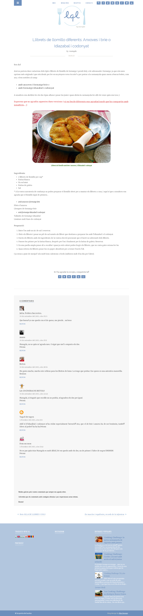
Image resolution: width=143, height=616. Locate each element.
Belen (22, 364)
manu (22, 337)
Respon (22, 324)
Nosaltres (65, 3)
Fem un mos (25, 443)
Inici (54, 3)
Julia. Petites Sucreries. (31, 313)
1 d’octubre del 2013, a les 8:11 (31, 420)
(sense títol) (100, 587)
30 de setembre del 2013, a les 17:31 (33, 340)
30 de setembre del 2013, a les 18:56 (33, 367)
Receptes (77, 3)
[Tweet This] (64, 277)
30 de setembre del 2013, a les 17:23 (33, 316)
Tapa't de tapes (27, 417)
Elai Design (123, 613)
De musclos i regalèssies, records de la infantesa (104, 514)
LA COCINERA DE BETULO (32, 391)
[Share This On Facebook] (59, 277)
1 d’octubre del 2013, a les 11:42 (31, 447)
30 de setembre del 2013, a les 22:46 (34, 394)
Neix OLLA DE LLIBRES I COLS (32, 514)
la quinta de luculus (71, 15)
